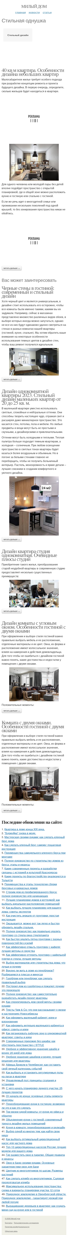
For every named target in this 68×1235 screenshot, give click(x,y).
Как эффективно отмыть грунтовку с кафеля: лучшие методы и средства (31, 949)
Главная (20, 12)
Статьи (47, 12)
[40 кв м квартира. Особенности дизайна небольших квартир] (34, 162)
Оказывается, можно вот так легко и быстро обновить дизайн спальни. (31, 925)
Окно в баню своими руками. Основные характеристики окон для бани (28, 1164)
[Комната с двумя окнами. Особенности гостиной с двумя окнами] (34, 784)
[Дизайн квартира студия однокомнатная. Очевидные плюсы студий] (34, 593)
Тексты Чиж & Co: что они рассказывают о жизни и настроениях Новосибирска (34, 1011)
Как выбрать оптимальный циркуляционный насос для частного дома (31, 1141)
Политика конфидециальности (17, 1227)
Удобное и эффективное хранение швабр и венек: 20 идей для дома (30, 1051)
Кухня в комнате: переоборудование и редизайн (35, 1127)
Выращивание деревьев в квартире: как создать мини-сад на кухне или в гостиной (33, 1208)
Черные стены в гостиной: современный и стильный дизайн (28, 291)
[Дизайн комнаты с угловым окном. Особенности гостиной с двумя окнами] (34, 684)
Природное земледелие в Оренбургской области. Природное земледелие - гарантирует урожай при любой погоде (34, 1198)
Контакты (8, 1223)
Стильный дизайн (17, 35)
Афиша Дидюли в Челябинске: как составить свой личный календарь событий (31, 1066)
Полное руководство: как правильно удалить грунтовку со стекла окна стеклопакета (31, 933)
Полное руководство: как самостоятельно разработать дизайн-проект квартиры (29, 996)
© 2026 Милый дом (12, 1218)
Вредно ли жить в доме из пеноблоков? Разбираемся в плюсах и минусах (28, 972)
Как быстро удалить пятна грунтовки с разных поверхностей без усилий (32, 941)
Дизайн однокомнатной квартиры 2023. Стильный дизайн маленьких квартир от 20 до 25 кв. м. (31, 396)
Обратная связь (11, 1231)
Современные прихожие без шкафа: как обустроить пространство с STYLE (28, 1043)
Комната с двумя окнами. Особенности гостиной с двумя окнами (33, 726)
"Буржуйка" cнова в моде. (20, 833)
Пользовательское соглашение (26, 1223)
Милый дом (34, 6)
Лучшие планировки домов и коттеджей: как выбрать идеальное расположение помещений (31, 902)
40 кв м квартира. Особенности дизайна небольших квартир (33, 71)
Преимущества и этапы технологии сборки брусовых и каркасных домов (29, 886)
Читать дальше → (11, 268)
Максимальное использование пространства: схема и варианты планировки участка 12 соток (32, 1188)
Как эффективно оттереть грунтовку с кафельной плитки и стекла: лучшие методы (34, 957)
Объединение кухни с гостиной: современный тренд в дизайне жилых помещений (32, 1121)
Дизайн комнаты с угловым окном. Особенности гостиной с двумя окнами (34, 626)
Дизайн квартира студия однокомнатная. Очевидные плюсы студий (29, 554)
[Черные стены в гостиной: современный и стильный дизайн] (34, 362)
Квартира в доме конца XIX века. (24, 829)
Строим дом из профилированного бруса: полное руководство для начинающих (29, 894)
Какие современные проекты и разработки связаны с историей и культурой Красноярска (29, 870)
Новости (34, 12)
